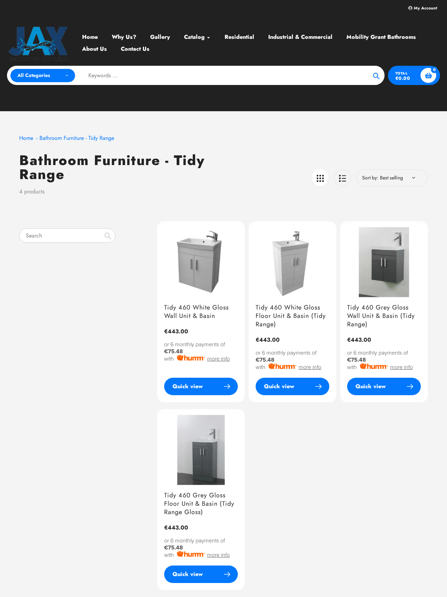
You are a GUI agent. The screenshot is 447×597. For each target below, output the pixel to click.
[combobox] (67, 235)
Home (26, 138)
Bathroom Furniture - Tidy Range (76, 138)
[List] (342, 177)
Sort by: (370, 177)
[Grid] (320, 177)
